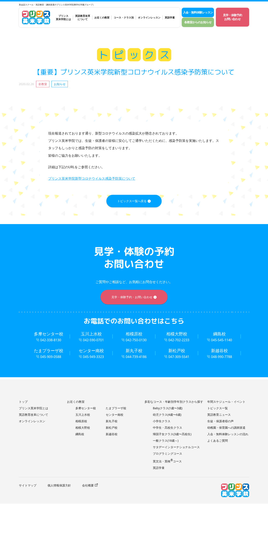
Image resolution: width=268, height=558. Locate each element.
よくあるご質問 (217, 441)
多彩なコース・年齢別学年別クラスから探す (173, 402)
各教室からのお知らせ (197, 22)
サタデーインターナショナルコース (176, 447)
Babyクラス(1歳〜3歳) (167, 408)
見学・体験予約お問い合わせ (232, 17)
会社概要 (88, 485)
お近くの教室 (102, 17)
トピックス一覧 (217, 408)
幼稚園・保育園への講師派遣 (226, 428)
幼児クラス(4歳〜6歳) (167, 415)
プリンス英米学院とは (63, 17)
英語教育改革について (82, 17)
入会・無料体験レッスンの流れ (227, 434)
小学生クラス (161, 421)
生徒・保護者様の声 (220, 421)
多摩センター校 (85, 408)
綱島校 (79, 434)
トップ (23, 402)
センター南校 (114, 415)
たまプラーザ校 (116, 408)
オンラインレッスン (149, 17)
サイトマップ (27, 485)
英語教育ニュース (219, 415)
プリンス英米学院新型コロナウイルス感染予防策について (91, 178)
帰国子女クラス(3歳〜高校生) (172, 434)
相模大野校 (82, 428)
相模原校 (81, 421)
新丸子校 (111, 421)
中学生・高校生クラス (167, 428)
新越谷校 (111, 434)
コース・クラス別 (124, 17)
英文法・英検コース (167, 461)
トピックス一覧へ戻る (132, 201)
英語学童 (170, 17)
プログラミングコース (167, 453)
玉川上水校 (82, 415)
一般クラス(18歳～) (165, 441)
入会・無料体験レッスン (198, 12)
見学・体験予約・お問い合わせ (131, 297)
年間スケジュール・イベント (226, 402)
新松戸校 (111, 428)
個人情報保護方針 (59, 485)
